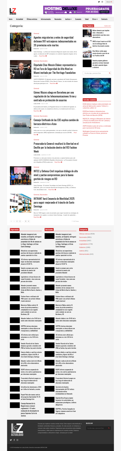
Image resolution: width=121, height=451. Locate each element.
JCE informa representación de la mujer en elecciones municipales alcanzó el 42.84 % (30, 261)
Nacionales (58, 19)
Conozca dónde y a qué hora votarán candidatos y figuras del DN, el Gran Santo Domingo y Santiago (31, 354)
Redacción (36, 48)
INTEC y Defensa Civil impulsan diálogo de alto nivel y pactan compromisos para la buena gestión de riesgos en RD (56, 175)
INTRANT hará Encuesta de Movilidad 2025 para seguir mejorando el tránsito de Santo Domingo (54, 202)
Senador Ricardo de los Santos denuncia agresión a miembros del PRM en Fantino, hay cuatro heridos (31, 345)
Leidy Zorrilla (37, 103)
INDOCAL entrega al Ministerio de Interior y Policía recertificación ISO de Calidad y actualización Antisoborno (97, 120)
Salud (86, 19)
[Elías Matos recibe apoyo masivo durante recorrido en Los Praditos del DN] (87, 54)
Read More (42, 56)
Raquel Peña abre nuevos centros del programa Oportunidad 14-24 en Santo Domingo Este (30, 396)
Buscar (109, 2)
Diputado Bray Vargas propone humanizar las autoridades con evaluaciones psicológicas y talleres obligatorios (66, 401)
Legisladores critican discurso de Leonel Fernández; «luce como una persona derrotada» (30, 279)
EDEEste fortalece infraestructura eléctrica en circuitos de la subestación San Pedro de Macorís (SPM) (96, 113)
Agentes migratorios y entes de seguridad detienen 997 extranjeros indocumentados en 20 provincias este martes (55, 41)
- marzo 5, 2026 (44, 103)
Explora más (107, 25)
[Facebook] (14, 440)
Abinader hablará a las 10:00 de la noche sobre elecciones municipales (31, 319)
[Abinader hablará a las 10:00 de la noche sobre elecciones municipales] (15, 320)
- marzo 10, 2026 (43, 76)
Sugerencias (15, 229)
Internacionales (46, 19)
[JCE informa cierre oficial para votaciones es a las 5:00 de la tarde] (15, 336)
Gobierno (82, 247)
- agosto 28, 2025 (43, 209)
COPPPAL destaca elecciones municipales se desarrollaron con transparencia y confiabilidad (30, 328)
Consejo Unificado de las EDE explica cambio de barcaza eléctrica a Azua (56, 122)
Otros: (94, 19)
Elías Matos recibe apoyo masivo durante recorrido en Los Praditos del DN (101, 53)
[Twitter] (99, 2)
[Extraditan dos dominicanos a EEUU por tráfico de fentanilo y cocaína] (15, 389)
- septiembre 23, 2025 (44, 182)
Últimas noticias (32, 19)
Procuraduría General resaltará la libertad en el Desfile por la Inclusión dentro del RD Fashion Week (56, 147)
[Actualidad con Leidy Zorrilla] (13, 12)
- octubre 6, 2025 (43, 127)
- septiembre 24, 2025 (46, 154)
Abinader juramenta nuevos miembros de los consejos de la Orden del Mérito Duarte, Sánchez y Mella (31, 288)
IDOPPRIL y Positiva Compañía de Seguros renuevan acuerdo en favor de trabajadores (66, 411)
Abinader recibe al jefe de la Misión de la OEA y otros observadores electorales (31, 363)
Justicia (67, 19)
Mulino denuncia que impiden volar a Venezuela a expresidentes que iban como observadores (101, 33)
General (36, 33)
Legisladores (83, 244)
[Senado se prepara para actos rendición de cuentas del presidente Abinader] (15, 270)
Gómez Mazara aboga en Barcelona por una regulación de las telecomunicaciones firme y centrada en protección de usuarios (55, 96)
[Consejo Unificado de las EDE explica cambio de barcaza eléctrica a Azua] (20, 124)
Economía (78, 19)
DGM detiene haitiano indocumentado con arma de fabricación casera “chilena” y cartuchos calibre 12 (97, 106)
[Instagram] (102, 2)
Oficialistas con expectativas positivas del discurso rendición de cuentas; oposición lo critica (31, 253)
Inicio (10, 19)
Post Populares (88, 26)
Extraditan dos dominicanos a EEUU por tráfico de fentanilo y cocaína (31, 388)
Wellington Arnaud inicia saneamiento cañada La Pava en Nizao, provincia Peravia (95, 133)
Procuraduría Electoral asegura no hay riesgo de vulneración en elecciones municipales (31, 380)
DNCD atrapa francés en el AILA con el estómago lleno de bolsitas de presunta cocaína (102, 43)
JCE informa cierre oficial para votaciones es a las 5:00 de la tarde (29, 337)
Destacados (49, 229)
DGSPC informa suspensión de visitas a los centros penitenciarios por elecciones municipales (31, 371)
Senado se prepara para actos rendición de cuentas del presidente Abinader (29, 270)
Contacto (104, 19)
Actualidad (19, 19)
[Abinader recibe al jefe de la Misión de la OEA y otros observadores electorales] (15, 363)
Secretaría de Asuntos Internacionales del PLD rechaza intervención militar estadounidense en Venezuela (65, 390)
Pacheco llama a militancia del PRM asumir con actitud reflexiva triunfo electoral (30, 298)
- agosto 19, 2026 (43, 48)
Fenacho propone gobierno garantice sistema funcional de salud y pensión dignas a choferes (101, 63)
